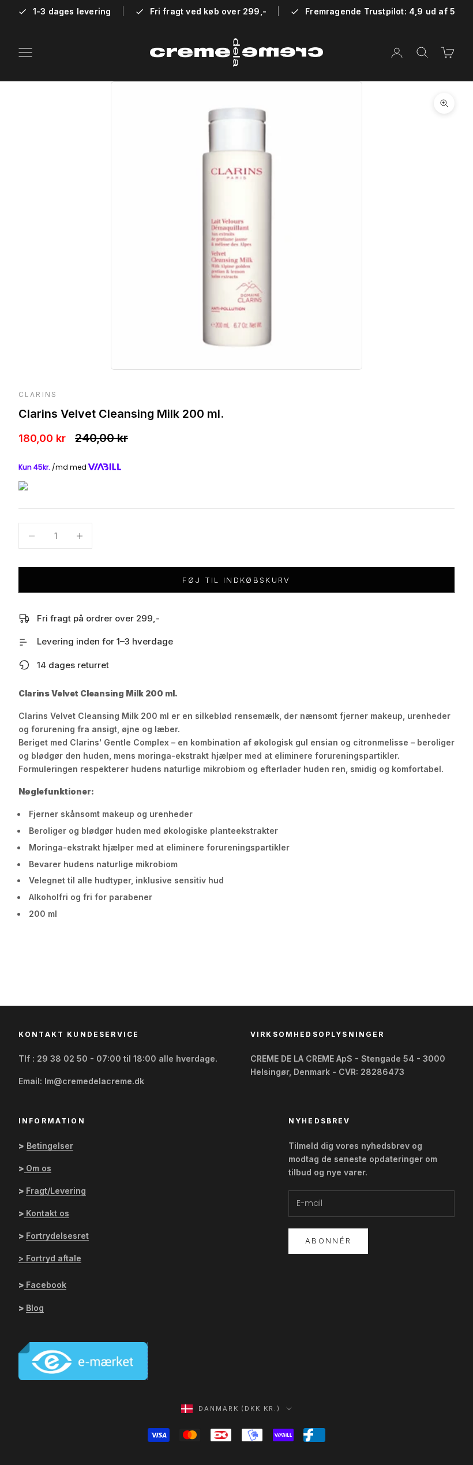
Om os (38, 1168)
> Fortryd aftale (49, 1258)
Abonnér (328, 1240)
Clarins (37, 394)
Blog (35, 1308)
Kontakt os (47, 1213)
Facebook (46, 1285)
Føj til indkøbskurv (236, 579)
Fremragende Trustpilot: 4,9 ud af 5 (380, 12)
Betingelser (50, 1146)
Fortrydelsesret (57, 1236)
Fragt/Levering (56, 1191)
